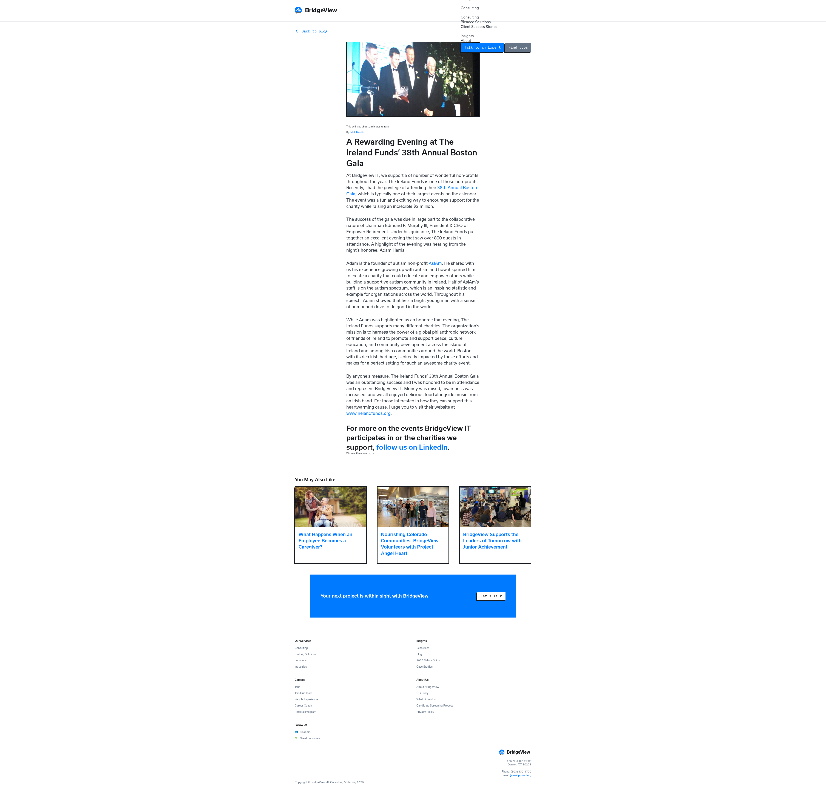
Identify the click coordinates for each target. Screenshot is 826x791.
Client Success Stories (479, 27)
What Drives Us (426, 699)
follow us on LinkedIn (412, 447)
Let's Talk (491, 596)
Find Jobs (518, 47)
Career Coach (303, 705)
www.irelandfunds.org (368, 413)
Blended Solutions (476, 22)
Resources (422, 647)
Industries (301, 666)
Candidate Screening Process (434, 705)
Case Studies (424, 666)
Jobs (297, 686)
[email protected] (520, 775)
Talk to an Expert (482, 47)
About (466, 40)
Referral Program (305, 711)
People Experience (306, 699)
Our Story (422, 692)
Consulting (470, 8)
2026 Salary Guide (428, 660)
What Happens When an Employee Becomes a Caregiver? (325, 541)
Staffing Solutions (305, 654)
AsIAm (435, 263)
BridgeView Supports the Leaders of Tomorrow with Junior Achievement (492, 541)
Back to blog (314, 31)
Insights (467, 36)
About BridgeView (427, 686)
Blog (419, 654)
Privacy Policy (425, 711)
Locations (301, 660)
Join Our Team (303, 692)
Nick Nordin (357, 132)
